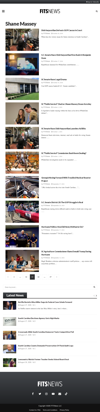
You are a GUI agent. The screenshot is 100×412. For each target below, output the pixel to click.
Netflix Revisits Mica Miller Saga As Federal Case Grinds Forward (45, 302)
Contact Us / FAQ (34, 410)
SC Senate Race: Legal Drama (54, 79)
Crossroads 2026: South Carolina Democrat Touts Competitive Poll (46, 332)
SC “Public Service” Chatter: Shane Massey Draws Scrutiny (66, 104)
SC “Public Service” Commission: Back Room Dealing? (63, 153)
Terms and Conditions (50, 410)
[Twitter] (41, 393)
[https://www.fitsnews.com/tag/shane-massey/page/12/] (7, 277)
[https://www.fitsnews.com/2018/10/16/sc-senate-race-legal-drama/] (22, 89)
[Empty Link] (94, 295)
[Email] (61, 393)
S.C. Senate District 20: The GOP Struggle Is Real (62, 202)
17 (50, 277)
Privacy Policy (64, 410)
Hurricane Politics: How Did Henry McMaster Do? (62, 227)
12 (26, 277)
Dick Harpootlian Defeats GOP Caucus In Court (61, 30)
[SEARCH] (94, 286)
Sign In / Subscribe (93, 2)
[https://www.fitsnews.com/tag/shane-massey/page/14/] (56, 277)
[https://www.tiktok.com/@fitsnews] (66, 393)
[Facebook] (34, 393)
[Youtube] (54, 393)
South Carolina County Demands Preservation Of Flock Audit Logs (45, 346)
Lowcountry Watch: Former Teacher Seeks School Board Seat (43, 359)
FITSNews (46, 33)
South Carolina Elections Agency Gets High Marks (38, 318)
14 (38, 277)
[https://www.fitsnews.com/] (50, 383)
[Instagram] (48, 393)
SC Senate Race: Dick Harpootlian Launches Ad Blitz (63, 128)
